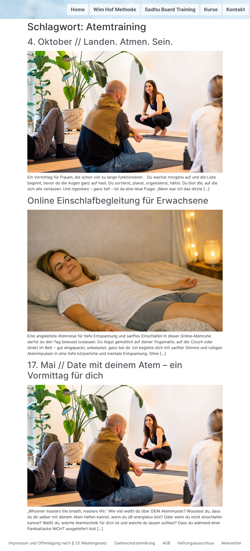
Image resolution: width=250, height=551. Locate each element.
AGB (166, 543)
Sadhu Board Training (170, 9)
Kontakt (235, 9)
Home (78, 9)
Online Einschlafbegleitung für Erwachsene (117, 200)
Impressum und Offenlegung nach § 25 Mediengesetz (58, 543)
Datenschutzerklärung (135, 543)
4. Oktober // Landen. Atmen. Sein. (100, 41)
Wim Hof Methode (114, 9)
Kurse (211, 9)
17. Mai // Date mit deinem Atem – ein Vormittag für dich (104, 370)
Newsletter (231, 543)
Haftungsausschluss (195, 543)
